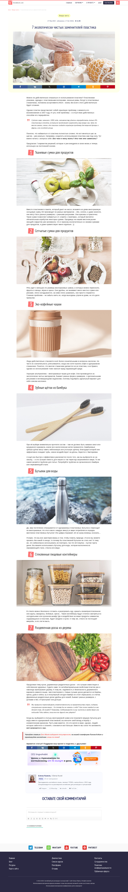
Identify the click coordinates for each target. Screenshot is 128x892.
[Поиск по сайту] (118, 3)
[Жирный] (28, 818)
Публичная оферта (101, 871)
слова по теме (53, 737)
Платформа (56, 865)
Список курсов (57, 861)
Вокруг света (64, 15)
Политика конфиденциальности (102, 866)
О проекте (90, 3)
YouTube (73, 788)
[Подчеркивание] (34, 818)
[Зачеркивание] (37, 818)
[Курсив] (31, 818)
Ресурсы (12, 865)
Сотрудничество (100, 861)
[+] (56, 818)
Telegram (44, 788)
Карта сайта (13, 868)
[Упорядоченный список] (39, 818)
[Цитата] (45, 818)
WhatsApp (54, 788)
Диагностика (57, 858)
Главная (69, 3)
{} (53, 818)
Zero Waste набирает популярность (56, 734)
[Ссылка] (51, 818)
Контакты (98, 858)
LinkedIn (64, 788)
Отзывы (55, 868)
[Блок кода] (48, 818)
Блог (100, 3)
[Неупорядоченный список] (42, 818)
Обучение (78, 3)
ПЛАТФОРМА (108, 3)
